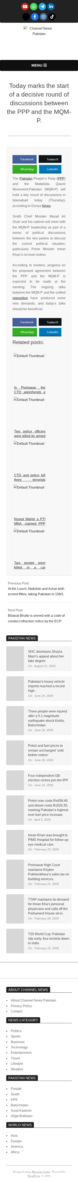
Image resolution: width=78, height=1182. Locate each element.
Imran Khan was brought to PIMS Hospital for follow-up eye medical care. (48, 839)
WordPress (33, 1176)
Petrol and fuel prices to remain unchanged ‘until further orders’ (46, 750)
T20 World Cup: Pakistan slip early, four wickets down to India (48, 938)
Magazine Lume (41, 1172)
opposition (20, 298)
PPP (61, 178)
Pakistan (26, 178)
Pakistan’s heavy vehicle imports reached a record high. (46, 686)
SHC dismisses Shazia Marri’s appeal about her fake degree (46, 656)
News (46, 206)
